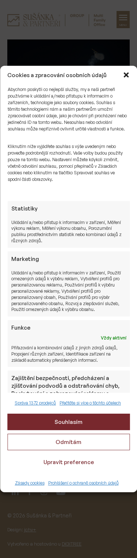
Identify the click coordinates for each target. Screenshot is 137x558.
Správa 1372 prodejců (35, 403)
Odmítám (68, 442)
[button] (126, 75)
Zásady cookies (30, 483)
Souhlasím (68, 421)
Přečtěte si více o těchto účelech (90, 403)
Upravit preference (68, 462)
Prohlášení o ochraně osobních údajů (83, 483)
